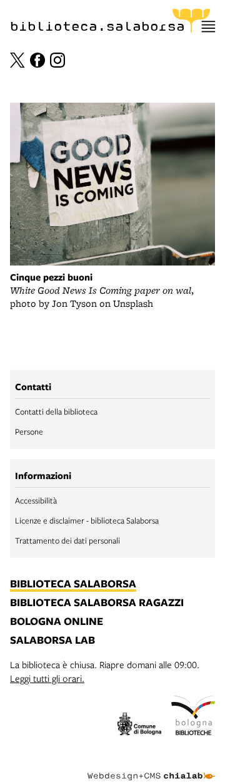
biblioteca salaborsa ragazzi (97, 603)
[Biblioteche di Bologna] (193, 717)
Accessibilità (36, 500)
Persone (29, 431)
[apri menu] (208, 26)
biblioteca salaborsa (73, 584)
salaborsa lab (52, 640)
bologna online (56, 622)
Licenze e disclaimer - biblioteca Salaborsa (87, 520)
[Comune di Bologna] (139, 725)
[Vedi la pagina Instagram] (57, 60)
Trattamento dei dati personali (67, 540)
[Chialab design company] (151, 766)
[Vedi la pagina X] (17, 60)
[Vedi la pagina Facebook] (37, 60)
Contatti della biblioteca (56, 411)
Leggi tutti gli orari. (47, 678)
